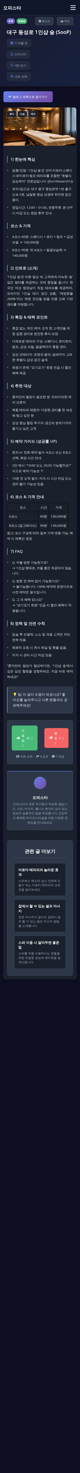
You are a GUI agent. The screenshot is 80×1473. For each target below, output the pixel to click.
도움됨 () (27, 738)
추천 (66, 21)
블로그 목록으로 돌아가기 (30, 97)
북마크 (45, 21)
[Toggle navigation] (73, 8)
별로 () (58, 738)
